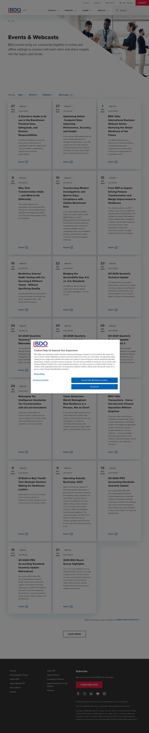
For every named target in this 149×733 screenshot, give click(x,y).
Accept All (94, 387)
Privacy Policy (39, 374)
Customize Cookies (41, 380)
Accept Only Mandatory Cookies (94, 380)
